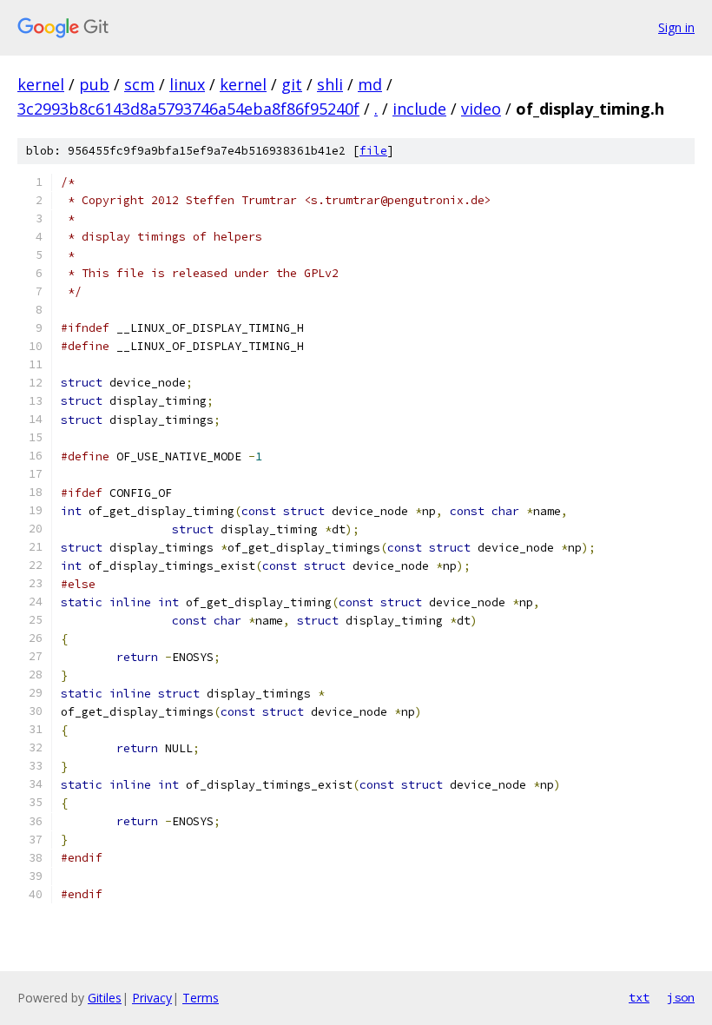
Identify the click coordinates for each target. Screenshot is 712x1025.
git (291, 84)
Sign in (676, 27)
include (419, 108)
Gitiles (105, 997)
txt (639, 997)
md (370, 84)
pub (94, 84)
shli (330, 84)
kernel (40, 84)
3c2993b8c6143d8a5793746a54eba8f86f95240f (188, 108)
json (681, 997)
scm (139, 84)
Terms (200, 997)
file (373, 150)
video (481, 108)
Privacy (152, 997)
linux (187, 84)
